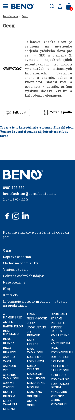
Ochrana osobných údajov (23, 276)
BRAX (7, 348)
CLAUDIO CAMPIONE (11, 376)
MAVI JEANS (36, 378)
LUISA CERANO (33, 367)
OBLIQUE (33, 396)
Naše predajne (14, 282)
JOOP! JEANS (36, 327)
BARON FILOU (13, 326)
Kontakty (10, 295)
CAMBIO (9, 357)
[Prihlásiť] (60, 6)
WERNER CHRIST (57, 398)
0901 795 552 (13, 187)
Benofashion (10, 16)
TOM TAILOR (60, 379)
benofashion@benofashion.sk (29, 193)
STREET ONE (60, 370)
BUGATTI (9, 352)
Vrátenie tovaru (16, 269)
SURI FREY (58, 375)
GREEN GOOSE (37, 318)
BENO (7, 339)
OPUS (31, 405)
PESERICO (58, 323)
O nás (7, 250)
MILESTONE (36, 383)
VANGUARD (59, 392)
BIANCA (8, 343)
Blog (6, 289)
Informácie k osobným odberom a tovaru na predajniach (35, 303)
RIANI (55, 348)
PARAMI (56, 318)
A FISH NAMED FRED (12, 315)
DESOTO (9, 392)
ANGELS (9, 322)
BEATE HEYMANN (11, 332)
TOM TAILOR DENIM (60, 385)
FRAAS (32, 314)
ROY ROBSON (60, 357)
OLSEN (32, 401)
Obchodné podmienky (20, 263)
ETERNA (9, 409)
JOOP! (31, 323)
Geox (25, 16)
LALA (31, 340)
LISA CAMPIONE (35, 350)
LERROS (32, 344)
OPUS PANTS (60, 314)
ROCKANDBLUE (62, 352)
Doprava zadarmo (17, 257)
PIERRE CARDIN (56, 329)
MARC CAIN (35, 374)
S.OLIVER (57, 361)
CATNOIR (9, 366)
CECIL (7, 370)
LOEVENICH (35, 361)
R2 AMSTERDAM (60, 341)
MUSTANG (34, 392)
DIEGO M (9, 396)
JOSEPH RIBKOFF (33, 333)
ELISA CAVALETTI (11, 402)
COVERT (8, 387)
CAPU (7, 361)
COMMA (8, 383)
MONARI (33, 387)
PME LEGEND (60, 335)
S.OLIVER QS (59, 366)
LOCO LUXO (35, 357)
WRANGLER (59, 404)
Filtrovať (19, 112)
